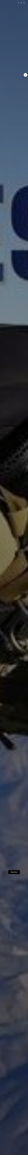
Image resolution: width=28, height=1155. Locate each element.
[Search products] (25, 75)
